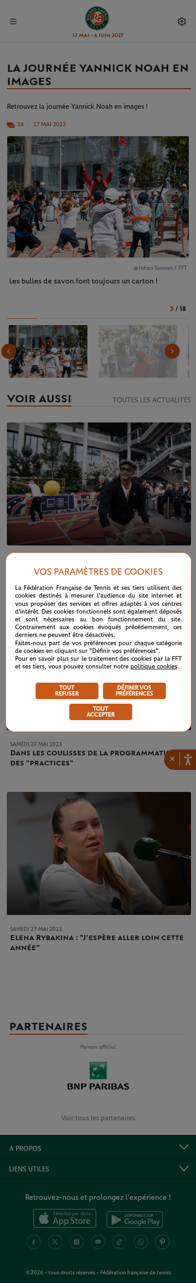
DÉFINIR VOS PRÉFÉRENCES (134, 691)
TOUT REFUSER (67, 691)
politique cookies (153, 666)
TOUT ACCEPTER (101, 712)
